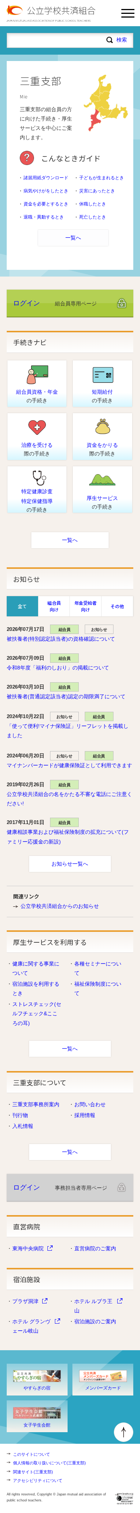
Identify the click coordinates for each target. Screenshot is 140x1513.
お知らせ (99, 629)
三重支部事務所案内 (35, 1104)
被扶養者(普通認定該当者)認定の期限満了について (66, 696)
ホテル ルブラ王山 (93, 1306)
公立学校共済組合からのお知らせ (60, 906)
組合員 (65, 629)
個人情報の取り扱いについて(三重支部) (49, 1463)
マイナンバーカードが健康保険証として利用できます (69, 765)
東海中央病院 (28, 1248)
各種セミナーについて (97, 968)
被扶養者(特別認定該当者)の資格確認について (61, 639)
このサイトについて (31, 1454)
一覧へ (73, 238)
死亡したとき (92, 217)
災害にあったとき (97, 190)
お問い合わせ (90, 1104)
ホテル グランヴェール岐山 (31, 1326)
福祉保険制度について (97, 988)
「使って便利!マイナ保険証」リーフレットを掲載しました (67, 730)
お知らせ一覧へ (70, 864)
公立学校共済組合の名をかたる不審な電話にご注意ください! (69, 798)
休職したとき (92, 204)
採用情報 (84, 1115)
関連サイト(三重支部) (33, 1472)
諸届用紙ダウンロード (46, 177)
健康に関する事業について (35, 968)
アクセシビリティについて (37, 1480)
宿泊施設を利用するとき (35, 988)
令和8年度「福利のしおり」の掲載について (58, 668)
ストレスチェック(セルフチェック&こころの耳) (36, 1013)
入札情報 (22, 1126)
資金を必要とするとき (46, 204)
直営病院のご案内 (95, 1248)
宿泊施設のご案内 (95, 1321)
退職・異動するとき (44, 217)
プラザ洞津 (25, 1301)
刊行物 (20, 1115)
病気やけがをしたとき (46, 190)
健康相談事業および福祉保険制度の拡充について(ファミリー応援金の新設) (68, 836)
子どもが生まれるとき (101, 177)
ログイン (26, 303)
